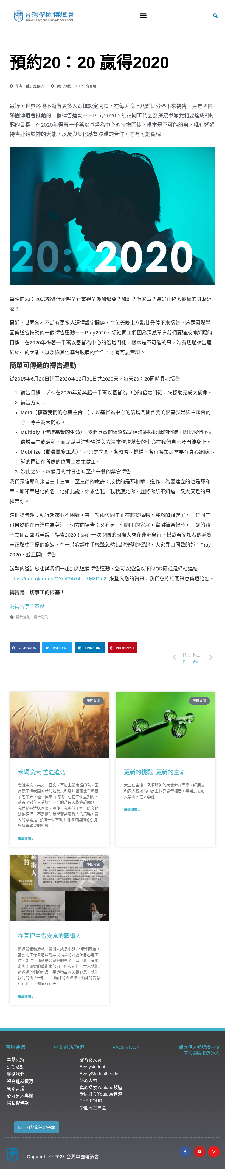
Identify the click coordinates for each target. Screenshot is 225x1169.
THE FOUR (91, 1101)
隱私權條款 (18, 1103)
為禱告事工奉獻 (27, 606)
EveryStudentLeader (100, 1073)
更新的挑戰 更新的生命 (154, 772)
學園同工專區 (93, 1108)
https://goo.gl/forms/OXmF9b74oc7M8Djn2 (58, 578)
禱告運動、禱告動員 (32, 617)
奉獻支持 (15, 1059)
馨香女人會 (91, 1060)
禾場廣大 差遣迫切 (42, 772)
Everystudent (92, 1067)
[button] (143, 15)
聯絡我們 (15, 1074)
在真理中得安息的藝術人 (49, 936)
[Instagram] (214, 1151)
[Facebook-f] (185, 1151)
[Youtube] (199, 1151)
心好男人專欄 (20, 1095)
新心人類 (88, 1080)
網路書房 (15, 1088)
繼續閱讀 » (26, 839)
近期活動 (15, 1067)
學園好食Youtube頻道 (101, 1094)
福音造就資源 (20, 1081)
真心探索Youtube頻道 (101, 1087)
